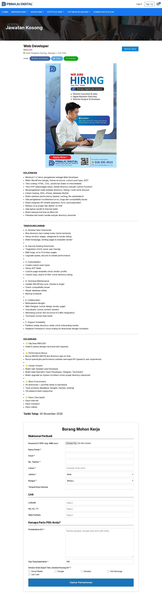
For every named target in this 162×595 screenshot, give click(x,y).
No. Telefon (34, 462)
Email (31, 456)
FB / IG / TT (33, 509)
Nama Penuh (34, 449)
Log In (139, 4)
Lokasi (32, 468)
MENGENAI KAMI (18, 12)
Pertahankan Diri (36, 529)
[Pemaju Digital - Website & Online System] (17, 4)
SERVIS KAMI (36, 12)
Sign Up (149, 4)
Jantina (32, 474)
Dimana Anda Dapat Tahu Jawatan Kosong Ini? (49, 567)
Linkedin (32, 502)
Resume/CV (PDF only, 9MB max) (43, 443)
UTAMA (5, 12)
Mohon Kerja (130, 49)
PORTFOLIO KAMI (54, 12)
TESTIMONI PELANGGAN (77, 12)
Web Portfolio (34, 515)
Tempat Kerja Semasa (38, 487)
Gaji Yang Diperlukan (38, 561)
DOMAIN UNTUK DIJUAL (103, 12)
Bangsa (32, 481)
